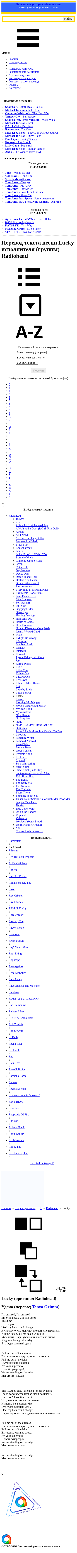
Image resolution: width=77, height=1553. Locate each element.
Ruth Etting (15, 953)
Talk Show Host (25, 776)
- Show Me (18, 195)
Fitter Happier (24, 599)
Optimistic (21, 728)
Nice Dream (23, 715)
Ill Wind (20, 654)
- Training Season (21, 139)
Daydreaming (23, 570)
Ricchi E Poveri (18, 876)
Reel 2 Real (15, 1043)
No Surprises (23, 718)
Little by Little (24, 689)
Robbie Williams (18, 863)
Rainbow (14, 992)
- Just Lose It (18, 142)
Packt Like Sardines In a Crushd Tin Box (39, 731)
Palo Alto (21, 734)
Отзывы (13, 84)
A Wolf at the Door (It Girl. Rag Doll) (37, 528)
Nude (19, 721)
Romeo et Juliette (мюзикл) (24, 1095)
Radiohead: (15, 515)
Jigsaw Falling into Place (30, 657)
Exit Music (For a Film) (29, 592)
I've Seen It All (24, 644)
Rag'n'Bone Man (18, 947)
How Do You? (24, 625)
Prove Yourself (24, 750)
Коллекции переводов (22, 78)
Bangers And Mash (27, 541)
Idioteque (21, 650)
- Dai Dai (24, 106)
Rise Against (16, 966)
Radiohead (52, 1208)
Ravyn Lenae (16, 927)
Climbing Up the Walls (29, 560)
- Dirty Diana (23, 135)
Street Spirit (22, 766)
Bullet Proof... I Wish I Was (31, 554)
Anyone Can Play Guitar (30, 538)
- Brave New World (23, 231)
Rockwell (14, 1050)
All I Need (22, 534)
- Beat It (20, 122)
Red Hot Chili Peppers (21, 856)
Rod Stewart (16, 1030)
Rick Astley (15, 979)
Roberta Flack (17, 1127)
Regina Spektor (17, 1088)
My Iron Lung (24, 708)
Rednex (13, 1082)
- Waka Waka (30, 119)
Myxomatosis (23, 712)
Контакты (15, 87)
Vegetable (21, 815)
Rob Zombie (16, 1024)
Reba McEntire (17, 972)
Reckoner (21, 757)
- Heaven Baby (28, 219)
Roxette (13, 869)
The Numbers (23, 786)
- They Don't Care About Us (31, 132)
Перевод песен (18, 62)
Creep (19, 563)
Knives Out (22, 673)
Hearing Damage (25, 615)
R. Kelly (13, 1037)
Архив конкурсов (19, 75)
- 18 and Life (18, 175)
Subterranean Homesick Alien (33, 773)
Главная (13, 58)
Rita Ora (13, 1120)
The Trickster (23, 789)
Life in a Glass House (28, 683)
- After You (18, 179)
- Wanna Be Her (17, 172)
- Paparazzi (18, 145)
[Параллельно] (28, 1235)
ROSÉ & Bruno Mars (21, 1017)
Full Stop (21, 605)
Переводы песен (25, 1208)
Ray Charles (16, 902)
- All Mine (33, 201)
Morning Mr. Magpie (28, 702)
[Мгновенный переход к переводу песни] (29, 316)
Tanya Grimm (45, 1307)
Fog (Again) (23, 602)
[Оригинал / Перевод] (28, 1290)
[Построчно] (28, 1263)
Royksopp (14, 959)
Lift (18, 686)
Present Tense (23, 747)
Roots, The (15, 1146)
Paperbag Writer (25, 737)
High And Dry (24, 618)
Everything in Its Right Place (32, 589)
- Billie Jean (22, 110)
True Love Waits (25, 808)
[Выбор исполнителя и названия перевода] (29, 288)
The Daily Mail (24, 782)
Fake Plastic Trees (26, 596)
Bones (19, 551)
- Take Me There (19, 126)
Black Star (22, 544)
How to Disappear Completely (33, 628)
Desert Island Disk (26, 576)
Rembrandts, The (18, 1153)
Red (11, 1056)
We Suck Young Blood (29, 821)
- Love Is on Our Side (24, 192)
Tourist (20, 805)
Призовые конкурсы (21, 68)
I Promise (21, 641)
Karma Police (23, 663)
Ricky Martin (16, 940)
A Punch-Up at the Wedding (32, 525)
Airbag (20, 531)
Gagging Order (24, 609)
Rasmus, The (16, 921)
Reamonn (14, 934)
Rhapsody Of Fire (19, 1114)
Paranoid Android (26, 741)
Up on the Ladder (26, 811)
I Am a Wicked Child (28, 631)
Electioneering (24, 586)
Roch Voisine (16, 1140)
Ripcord (20, 760)
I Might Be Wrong (26, 637)
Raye (12, 889)
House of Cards (24, 621)
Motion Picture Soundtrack (31, 705)
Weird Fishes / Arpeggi (29, 824)
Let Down (21, 679)
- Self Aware (20, 116)
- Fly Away (18, 185)
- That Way (18, 225)
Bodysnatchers (24, 547)
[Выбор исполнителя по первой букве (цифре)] (29, 344)
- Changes (17, 182)
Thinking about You (27, 795)
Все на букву (42, 1163)
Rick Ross (14, 1062)
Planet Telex (23, 744)
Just (18, 660)
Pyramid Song (24, 753)
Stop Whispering (25, 763)
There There (23, 792)
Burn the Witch (24, 557)
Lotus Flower (23, 692)
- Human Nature (25, 148)
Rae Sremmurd (17, 1005)
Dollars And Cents (26, 580)
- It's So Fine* (23, 228)
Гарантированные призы (24, 71)
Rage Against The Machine (24, 985)
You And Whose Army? (29, 831)
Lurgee (20, 699)
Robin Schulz (16, 1133)
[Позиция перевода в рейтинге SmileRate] (63, 1290)
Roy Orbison (16, 895)
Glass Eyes (22, 612)
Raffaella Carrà (17, 1075)
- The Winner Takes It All (23, 151)
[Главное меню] (28, 49)
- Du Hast (18, 129)
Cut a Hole (22, 567)
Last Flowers (23, 676)
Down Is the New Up (28, 583)
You (18, 827)
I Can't (19, 634)
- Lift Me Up (19, 188)
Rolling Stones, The (20, 882)
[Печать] (58, 1290)
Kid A (19, 666)
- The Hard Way (27, 113)
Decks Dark (22, 573)
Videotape (21, 818)
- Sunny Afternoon (29, 198)
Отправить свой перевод (24, 81)
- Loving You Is (19, 222)
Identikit (20, 647)
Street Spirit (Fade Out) (29, 769)
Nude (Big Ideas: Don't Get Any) (34, 724)
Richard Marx (16, 1011)
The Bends (22, 779)
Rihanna (13, 850)
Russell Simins (17, 1069)
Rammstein (15, 840)
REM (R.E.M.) (17, 908)
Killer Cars (22, 670)
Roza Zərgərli (16, 914)
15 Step (20, 518)
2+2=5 (19, 522)
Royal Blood (16, 1101)
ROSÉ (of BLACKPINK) (23, 998)
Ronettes (13, 1108)
